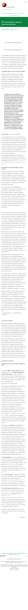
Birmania (8, 480)
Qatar (5, 504)
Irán (5, 497)
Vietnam (9, 481)
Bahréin (14, 497)
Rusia (4, 413)
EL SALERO (19, 13)
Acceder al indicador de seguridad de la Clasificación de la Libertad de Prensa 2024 (14, 162)
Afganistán (16, 481)
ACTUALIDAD (8, 13)
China (14, 480)
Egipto (21, 497)
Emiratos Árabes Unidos (10, 491)
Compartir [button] (22, 517)
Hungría (4, 402)
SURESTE (17, 15)
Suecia (19, 395)
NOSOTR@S (23, 13)
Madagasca (14, 464)
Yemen (5, 495)
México (17, 450)
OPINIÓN (15, 13)
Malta (8, 402)
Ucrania (17, 417)
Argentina (23, 447)
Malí (5, 471)
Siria (18, 497)
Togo (10, 464)
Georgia (4, 415)
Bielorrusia (10, 413)
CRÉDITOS (11, 554)
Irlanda (17, 393)
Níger (20, 470)
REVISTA (12, 13)
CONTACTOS (16, 554)
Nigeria (6, 464)
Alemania (4, 397)
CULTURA (19, 553)
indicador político (6, 62)
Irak (12, 497)
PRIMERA (4, 13)
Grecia (11, 402)
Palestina (8, 497)
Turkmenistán (20, 413)
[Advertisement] (14, 537)
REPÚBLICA (11, 15)
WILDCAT (14, 15)
